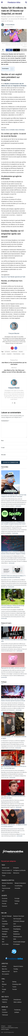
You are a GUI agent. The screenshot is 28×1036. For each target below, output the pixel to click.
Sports (15, 971)
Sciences (4, 906)
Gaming (14, 982)
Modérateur (16, 934)
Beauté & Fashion (18, 966)
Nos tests (5, 996)
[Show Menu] (2, 2)
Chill (3, 979)
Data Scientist (17, 926)
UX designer (16, 944)
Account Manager (7, 916)
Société (4, 895)
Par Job (3, 913)
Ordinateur (5, 999)
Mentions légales (5, 1029)
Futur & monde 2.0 (7, 870)
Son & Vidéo (5, 944)
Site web (3, 454)
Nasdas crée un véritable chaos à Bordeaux (13, 129)
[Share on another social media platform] (23, 50)
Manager (4, 934)
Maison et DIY (6, 971)
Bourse (4, 885)
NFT (3, 891)
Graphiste (16, 931)
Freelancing (17, 1010)
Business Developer (18, 916)
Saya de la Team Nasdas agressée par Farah (13, 277)
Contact (9, 1026)
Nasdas (21, 351)
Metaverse (16, 873)
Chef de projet (17, 918)
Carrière (4, 1010)
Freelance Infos (14, 2)
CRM (3, 926)
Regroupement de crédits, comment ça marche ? (13, 668)
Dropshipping (16, 929)
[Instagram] (15, 348)
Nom (2, 440)
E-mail (2, 447)
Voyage (4, 989)
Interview (4, 901)
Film (3, 982)
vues (23, 353)
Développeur (5, 929)
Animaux (4, 966)
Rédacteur (5, 936)
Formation (4, 931)
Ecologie (17, 898)
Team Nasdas (16, 353)
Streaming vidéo (16, 984)
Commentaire (5, 420)
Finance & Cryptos (8, 880)
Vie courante (5, 974)
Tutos (3, 875)
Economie (4, 898)
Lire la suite (18, 506)
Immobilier (17, 888)
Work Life (5, 1007)
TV (3, 987)
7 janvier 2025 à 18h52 (8, 27)
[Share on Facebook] (9, 50)
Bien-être (4, 969)
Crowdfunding (18, 885)
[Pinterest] (12, 348)
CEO (3, 918)
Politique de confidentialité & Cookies (9, 1027)
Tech (3, 865)
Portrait (4, 903)
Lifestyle (5, 963)
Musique (4, 984)
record (3, 353)
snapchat (9, 353)
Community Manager (18, 921)
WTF (3, 992)
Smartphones (17, 999)
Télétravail (5, 1015)
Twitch (14, 987)
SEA (3, 939)
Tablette (4, 1002)
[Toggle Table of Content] (11, 69)
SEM (14, 939)
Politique (17, 901)
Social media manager (19, 942)
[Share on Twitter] (16, 50)
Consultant (5, 924)
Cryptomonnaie (6, 888)
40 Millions (14, 351)
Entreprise (16, 868)
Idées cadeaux (18, 1002)
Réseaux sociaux (6, 873)
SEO (3, 942)
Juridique (16, 1012)
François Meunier (10, 24)
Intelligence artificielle (19, 870)
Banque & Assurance (20, 883)
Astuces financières (7, 883)
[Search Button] (26, 2)
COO (14, 924)
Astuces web (5, 868)
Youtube (14, 989)
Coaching (4, 921)
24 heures (7, 351)
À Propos (3, 1026)
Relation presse (17, 936)
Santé (16, 903)
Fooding (16, 969)
